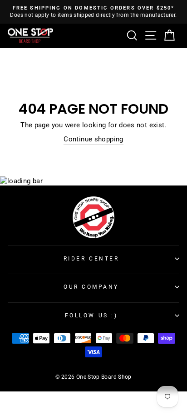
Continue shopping (93, 139)
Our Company (91, 287)
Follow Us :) (91, 315)
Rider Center (91, 259)
